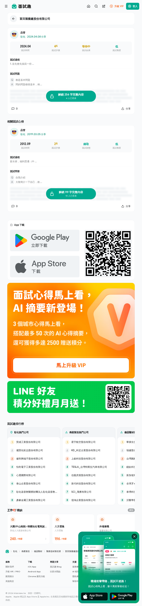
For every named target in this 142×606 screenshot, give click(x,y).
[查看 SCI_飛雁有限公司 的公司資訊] (89, 492)
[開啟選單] (6, 6)
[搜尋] (96, 6)
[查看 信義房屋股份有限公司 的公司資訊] (89, 475)
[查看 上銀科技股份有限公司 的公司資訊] (89, 458)
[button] (15, 571)
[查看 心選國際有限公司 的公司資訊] (34, 475)
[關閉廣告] (134, 536)
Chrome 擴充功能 (36, 576)
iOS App (32, 566)
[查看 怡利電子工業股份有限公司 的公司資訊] (34, 467)
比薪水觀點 (55, 571)
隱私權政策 (77, 576)
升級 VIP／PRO (13, 571)
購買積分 (10, 576)
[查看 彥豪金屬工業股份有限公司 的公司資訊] (34, 500)
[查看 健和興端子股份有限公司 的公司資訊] (34, 458)
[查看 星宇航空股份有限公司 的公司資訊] (89, 442)
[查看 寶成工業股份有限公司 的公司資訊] (34, 442)
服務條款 (76, 566)
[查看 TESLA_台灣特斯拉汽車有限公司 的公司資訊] (89, 467)
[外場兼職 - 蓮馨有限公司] (118, 529)
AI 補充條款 (77, 571)
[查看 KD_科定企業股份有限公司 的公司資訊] (89, 450)
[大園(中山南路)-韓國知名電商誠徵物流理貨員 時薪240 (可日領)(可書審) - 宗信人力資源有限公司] (28, 529)
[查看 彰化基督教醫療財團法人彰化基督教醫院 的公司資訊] (34, 492)
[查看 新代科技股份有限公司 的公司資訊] (89, 483)
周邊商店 (10, 581)
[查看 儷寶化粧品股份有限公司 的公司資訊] (34, 450)
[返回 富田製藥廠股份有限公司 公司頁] (71, 18)
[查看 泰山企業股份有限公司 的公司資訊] (34, 483)
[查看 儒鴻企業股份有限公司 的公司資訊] (89, 500)
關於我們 (10, 566)
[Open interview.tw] (7, 551)
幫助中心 (76, 581)
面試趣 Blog (55, 566)
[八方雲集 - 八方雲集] (73, 529)
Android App (34, 571)
